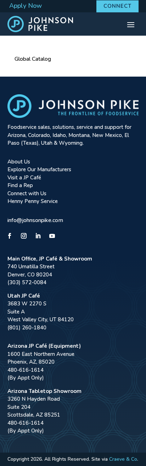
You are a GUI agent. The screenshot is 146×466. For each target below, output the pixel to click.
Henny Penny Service (32, 201)
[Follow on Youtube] (52, 235)
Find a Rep (20, 185)
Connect (117, 6)
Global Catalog (33, 59)
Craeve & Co (123, 459)
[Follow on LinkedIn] (38, 235)
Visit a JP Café (24, 177)
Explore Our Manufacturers (39, 169)
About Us (18, 161)
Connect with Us (26, 193)
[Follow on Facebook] (9, 235)
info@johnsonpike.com (35, 220)
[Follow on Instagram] (23, 235)
